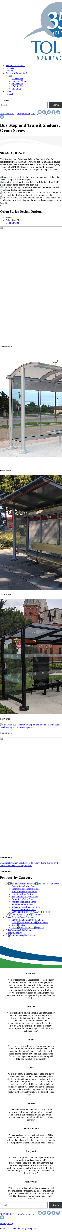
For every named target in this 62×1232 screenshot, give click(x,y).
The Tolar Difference (15, 65)
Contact (9, 94)
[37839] (31, 727)
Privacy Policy (6, 1223)
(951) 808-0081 (7, 113)
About (9, 76)
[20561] (31, 865)
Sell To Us (16, 89)
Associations (17, 83)
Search (55, 105)
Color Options (12, 223)
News (8, 91)
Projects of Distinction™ (17, 73)
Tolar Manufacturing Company (21, 1228)
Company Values (19, 81)
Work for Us (17, 86)
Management (17, 78)
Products (10, 68)
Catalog (9, 70)
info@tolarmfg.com (26, 113)
